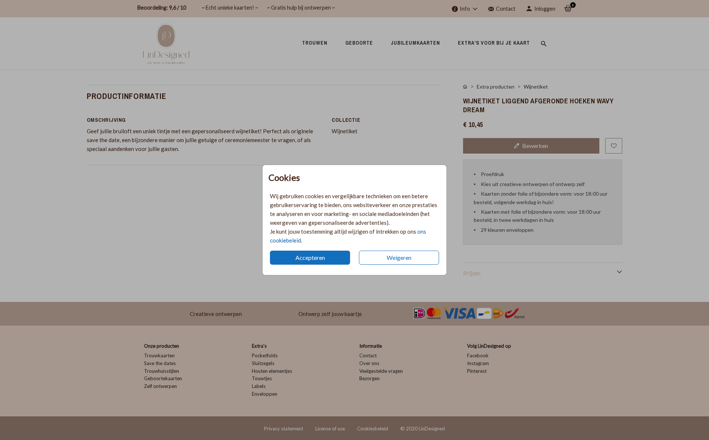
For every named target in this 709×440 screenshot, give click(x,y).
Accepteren (310, 257)
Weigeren (399, 257)
